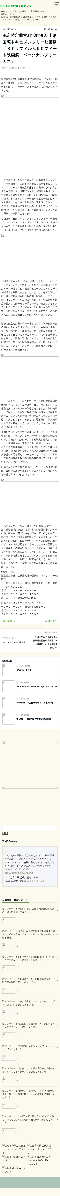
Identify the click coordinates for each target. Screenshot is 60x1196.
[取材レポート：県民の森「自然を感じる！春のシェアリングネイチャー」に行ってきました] (10, 1035)
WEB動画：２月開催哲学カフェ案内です (35, 702)
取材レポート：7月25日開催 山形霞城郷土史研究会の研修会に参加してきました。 (28, 910)
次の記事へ (50, 29)
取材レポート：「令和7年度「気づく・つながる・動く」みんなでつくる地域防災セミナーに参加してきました (28, 1119)
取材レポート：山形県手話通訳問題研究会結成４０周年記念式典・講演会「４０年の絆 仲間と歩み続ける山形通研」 (28, 934)
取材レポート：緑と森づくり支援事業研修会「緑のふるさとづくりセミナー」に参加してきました (28, 1070)
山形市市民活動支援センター (17, 5)
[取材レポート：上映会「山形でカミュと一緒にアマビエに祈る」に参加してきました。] (10, 1013)
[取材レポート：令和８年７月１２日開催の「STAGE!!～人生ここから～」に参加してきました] (10, 968)
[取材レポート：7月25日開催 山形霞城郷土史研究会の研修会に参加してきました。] (10, 920)
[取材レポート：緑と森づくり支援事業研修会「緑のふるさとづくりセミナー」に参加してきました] (10, 1080)
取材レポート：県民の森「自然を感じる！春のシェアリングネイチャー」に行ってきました (28, 1025)
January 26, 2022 (36, 881)
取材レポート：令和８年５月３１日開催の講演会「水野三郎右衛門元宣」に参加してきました (28, 981)
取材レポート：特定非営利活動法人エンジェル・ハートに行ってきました (28, 1048)
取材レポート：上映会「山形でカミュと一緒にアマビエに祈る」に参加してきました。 (28, 1003)
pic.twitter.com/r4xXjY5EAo (19, 873)
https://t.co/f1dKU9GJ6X (17, 869)
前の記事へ (10, 29)
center (22, 68)
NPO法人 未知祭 (24, 670)
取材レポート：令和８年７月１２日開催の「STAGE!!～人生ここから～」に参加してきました (28, 958)
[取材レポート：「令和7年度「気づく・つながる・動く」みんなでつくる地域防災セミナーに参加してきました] (10, 1131)
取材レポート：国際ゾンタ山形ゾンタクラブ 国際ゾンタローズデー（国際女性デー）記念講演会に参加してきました (28, 1094)
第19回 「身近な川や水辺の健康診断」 (34, 719)
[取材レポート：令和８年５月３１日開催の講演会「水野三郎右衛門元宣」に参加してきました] (10, 991)
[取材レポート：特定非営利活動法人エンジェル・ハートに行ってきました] (10, 1058)
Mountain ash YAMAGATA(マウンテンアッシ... (36, 688)
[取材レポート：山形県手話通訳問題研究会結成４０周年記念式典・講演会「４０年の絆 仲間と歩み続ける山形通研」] (10, 946)
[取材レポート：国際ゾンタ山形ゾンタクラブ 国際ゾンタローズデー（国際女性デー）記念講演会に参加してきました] (10, 1106)
